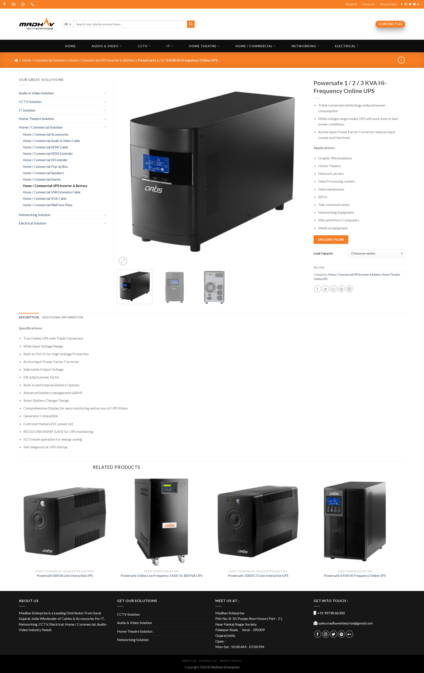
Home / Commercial (254, 46)
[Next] (298, 172)
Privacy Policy (388, 4)
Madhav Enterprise (225, 667)
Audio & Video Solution (36, 93)
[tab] (29, 317)
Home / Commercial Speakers (43, 173)
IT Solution (27, 110)
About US (351, 4)
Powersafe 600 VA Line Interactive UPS (65, 576)
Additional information (62, 317)
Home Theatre (202, 46)
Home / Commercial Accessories (45, 134)
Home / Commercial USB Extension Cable (51, 192)
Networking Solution (34, 215)
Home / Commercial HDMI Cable (45, 147)
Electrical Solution (32, 223)
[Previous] (126, 172)
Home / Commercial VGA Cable (44, 198)
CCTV (143, 46)
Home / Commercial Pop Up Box (45, 166)
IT (168, 46)
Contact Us (368, 4)
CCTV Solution (30, 101)
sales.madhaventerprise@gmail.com (345, 623)
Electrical (345, 46)
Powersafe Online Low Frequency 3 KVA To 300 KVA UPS (162, 576)
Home (70, 46)
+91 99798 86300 (331, 613)
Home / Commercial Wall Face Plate (47, 205)
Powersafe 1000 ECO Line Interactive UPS (258, 576)
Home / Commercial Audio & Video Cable (51, 141)
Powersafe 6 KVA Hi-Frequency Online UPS (355, 576)
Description (29, 317)
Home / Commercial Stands (42, 179)
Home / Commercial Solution (40, 127)
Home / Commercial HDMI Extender (48, 153)
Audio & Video (105, 46)
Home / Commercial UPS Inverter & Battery (354, 274)
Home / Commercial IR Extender (45, 160)
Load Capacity (323, 253)
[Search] (191, 24)
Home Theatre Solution (36, 118)
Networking (304, 46)
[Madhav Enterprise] (37, 24)
